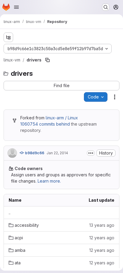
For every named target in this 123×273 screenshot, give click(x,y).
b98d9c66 (34, 153)
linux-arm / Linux (62, 117)
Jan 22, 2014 (57, 153)
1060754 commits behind (45, 124)
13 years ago (101, 225)
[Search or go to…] (105, 7)
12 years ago (101, 237)
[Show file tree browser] (8, 37)
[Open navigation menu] (16, 7)
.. (9, 212)
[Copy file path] (47, 60)
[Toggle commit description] (91, 153)
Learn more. (49, 180)
